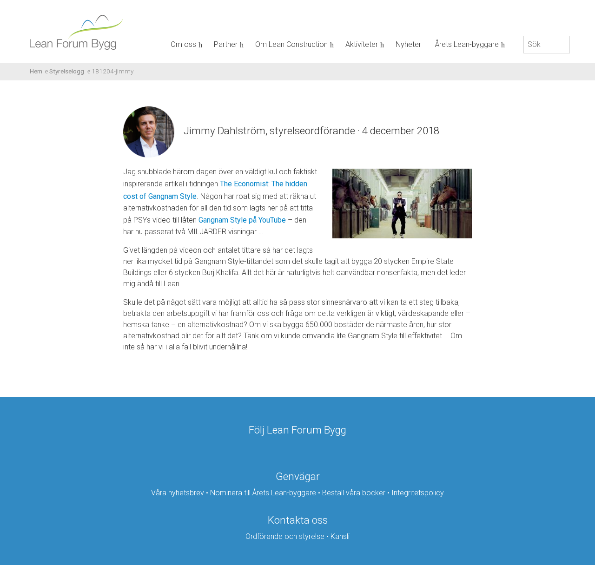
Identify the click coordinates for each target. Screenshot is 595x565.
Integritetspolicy (417, 492)
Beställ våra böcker (353, 492)
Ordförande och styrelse (284, 536)
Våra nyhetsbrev (177, 492)
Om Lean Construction (291, 44)
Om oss (183, 44)
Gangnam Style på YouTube (242, 220)
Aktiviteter (361, 44)
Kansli (340, 536)
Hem (36, 71)
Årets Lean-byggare (467, 44)
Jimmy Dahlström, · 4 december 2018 (311, 131)
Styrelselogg (66, 71)
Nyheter (408, 44)
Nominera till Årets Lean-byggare (263, 492)
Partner (226, 44)
